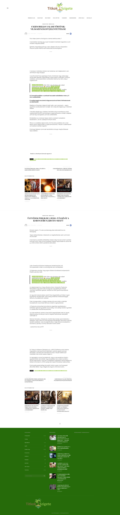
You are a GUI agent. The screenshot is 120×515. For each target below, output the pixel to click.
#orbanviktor (53, 89)
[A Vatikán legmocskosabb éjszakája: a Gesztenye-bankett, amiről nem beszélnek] (48, 397)
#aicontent (50, 88)
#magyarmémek (44, 88)
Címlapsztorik (45, 215)
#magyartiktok (35, 88)
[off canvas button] (7, 8)
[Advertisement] (51, 61)
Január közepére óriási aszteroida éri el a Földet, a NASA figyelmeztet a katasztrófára (35, 380)
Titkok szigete (33, 33)
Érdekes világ (51, 215)
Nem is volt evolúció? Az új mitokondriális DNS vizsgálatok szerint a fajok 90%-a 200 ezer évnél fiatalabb (32, 196)
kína (43, 370)
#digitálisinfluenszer (37, 89)
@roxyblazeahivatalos (37, 85)
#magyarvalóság (36, 91)
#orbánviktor (46, 89)
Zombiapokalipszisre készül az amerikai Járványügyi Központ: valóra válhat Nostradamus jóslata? (63, 408)
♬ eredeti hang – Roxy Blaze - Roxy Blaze (54, 91)
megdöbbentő (53, 370)
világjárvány (64, 370)
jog (40, 370)
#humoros (57, 86)
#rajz (41, 91)
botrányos (36, 370)
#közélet (59, 89)
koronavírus (47, 370)
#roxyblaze (56, 88)
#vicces (52, 86)
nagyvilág (59, 370)
